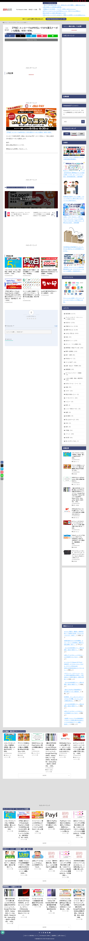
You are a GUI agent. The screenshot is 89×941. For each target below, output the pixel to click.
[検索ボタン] (40, 9)
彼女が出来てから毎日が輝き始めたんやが (54, 13)
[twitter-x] (76, 1)
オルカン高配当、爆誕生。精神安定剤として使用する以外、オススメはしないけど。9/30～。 (74, 633)
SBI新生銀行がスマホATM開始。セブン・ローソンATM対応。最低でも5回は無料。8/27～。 (74, 642)
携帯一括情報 (71, 351)
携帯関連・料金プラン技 (74, 347)
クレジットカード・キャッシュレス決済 (15, 33)
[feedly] (80, 1)
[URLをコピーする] (2, 478)
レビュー (69, 401)
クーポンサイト (71, 398)
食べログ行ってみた (72, 441)
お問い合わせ (61, 935)
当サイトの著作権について (31, 935)
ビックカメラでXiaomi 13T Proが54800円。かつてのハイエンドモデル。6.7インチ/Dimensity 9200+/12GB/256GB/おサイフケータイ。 (74, 666)
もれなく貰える (72, 333)
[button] (10, 36)
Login (56, 326)
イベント (70, 434)
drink (68, 423)
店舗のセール (28, 33)
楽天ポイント (71, 340)
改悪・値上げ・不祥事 (73, 365)
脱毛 (68, 405)
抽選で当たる (72, 329)
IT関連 (69, 430)
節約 (68, 426)
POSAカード (70, 358)
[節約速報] (7, 9)
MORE (44, 775)
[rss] (83, 1)
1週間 (81, 133)
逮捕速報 (70, 369)
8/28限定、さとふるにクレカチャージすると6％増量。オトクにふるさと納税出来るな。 (74, 698)
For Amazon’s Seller (45, 935)
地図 (68, 412)
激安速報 (70, 313)
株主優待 (69, 416)
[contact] (85, 1)
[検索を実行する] (83, 121)
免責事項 (54, 935)
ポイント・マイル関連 (73, 344)
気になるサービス (72, 419)
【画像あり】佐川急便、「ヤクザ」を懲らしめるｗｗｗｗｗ (59, 9)
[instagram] (78, 1)
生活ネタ (70, 322)
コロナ (69, 390)
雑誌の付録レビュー (72, 394)
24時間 (74, 133)
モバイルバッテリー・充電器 (73, 373)
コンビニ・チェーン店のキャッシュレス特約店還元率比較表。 (73, 158)
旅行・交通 (70, 355)
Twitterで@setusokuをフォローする (56, 19)
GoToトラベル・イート (73, 383)
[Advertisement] (31, 55)
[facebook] (74, 1)
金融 (68, 387)
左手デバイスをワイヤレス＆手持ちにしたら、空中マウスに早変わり (61, 11)
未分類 (69, 437)
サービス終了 (71, 362)
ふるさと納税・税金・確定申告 (74, 379)
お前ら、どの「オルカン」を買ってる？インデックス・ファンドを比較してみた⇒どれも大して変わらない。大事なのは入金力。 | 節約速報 (73, 219)
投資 (68, 337)
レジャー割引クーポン (73, 408)
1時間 (66, 133)
